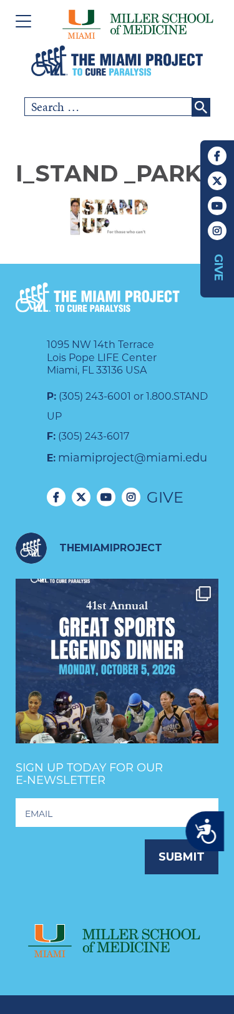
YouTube (217, 205)
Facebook (217, 156)
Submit (181, 857)
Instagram (217, 230)
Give (218, 267)
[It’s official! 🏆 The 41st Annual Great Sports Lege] (117, 680)
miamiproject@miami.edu (132, 458)
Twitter (217, 180)
